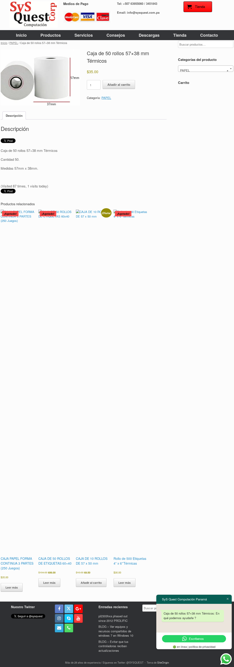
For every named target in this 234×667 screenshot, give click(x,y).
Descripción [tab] (14, 115)
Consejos (115, 35)
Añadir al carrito (118, 84)
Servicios (83, 35)
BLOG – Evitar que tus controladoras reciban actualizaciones (113, 646)
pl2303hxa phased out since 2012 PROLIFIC (113, 618)
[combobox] (205, 68)
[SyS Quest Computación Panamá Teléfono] (68, 628)
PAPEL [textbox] (204, 70)
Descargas (149, 35)
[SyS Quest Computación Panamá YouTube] (78, 618)
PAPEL (13, 43)
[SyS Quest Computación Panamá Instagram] (59, 618)
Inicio (21, 35)
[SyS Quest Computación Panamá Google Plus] (78, 609)
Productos (50, 35)
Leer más (11, 587)
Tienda (179, 35)
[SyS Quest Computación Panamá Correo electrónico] (59, 628)
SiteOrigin (163, 662)
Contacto (209, 35)
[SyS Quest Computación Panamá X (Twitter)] (68, 609)
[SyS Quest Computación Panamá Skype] (68, 618)
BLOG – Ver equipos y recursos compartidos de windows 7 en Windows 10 (115, 631)
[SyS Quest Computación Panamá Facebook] (59, 609)
